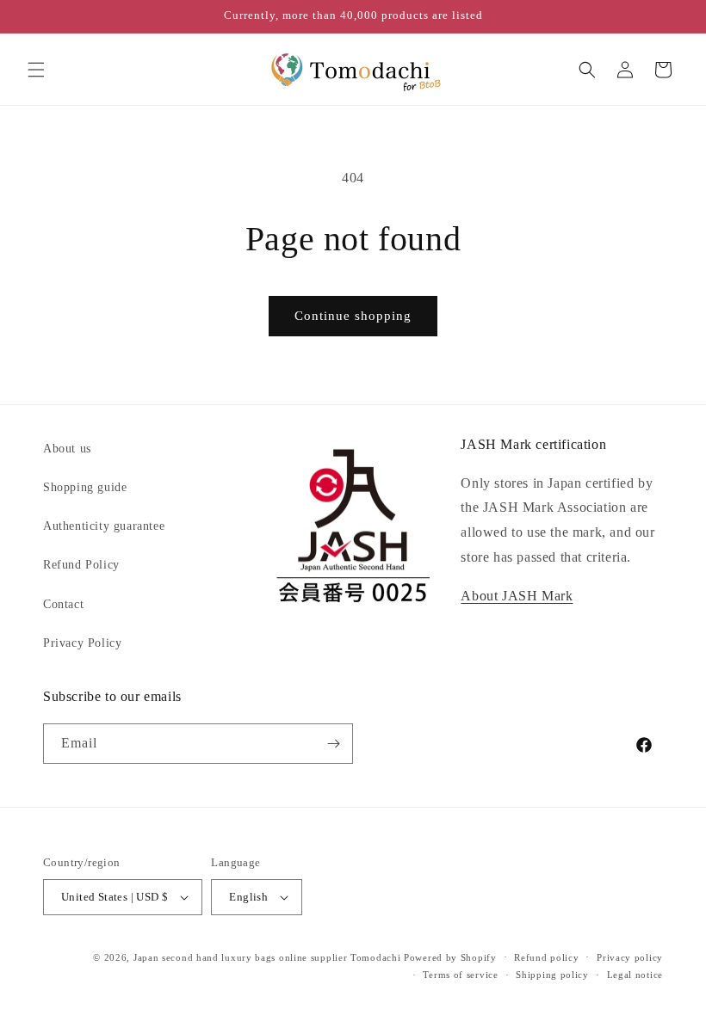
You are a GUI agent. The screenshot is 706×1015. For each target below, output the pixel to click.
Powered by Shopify (450, 957)
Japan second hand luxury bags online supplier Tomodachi (267, 957)
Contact (63, 604)
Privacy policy (630, 957)
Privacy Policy (82, 643)
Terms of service (460, 974)
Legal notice (635, 974)
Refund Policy (81, 564)
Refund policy (546, 957)
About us (67, 448)
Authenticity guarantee (103, 526)
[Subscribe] (333, 743)
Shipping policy (552, 974)
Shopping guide (85, 487)
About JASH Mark (517, 595)
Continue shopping (353, 316)
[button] (36, 70)
